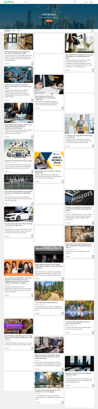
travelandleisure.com (41, 304)
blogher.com (9, 284)
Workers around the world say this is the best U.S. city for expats (48, 391)
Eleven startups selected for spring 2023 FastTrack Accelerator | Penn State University (47, 356)
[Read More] (32, 63)
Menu (7, 30)
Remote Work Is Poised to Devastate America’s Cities (78, 374)
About (19, 30)
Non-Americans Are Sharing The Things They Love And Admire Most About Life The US (18, 337)
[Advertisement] (49, 43)
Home (13, 30)
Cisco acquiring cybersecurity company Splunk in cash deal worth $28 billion (18, 192)
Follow (49, 20)
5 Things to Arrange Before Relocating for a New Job (79, 136)
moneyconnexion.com (11, 162)
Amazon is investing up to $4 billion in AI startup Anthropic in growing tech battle (79, 209)
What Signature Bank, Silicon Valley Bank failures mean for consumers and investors (49, 266)
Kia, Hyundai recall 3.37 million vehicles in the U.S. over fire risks (18, 224)
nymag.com (69, 376)
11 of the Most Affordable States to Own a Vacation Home (78, 322)
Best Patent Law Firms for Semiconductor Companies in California (45, 97)
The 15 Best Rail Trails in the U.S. (46, 303)
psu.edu (38, 360)
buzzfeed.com (9, 341)
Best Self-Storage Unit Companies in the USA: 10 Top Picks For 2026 (17, 52)
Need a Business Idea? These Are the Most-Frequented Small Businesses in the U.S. (79, 245)
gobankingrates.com (71, 249)
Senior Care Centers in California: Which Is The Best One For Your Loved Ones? (18, 86)
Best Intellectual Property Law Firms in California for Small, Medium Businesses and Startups (18, 126)
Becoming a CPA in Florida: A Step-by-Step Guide (48, 172)
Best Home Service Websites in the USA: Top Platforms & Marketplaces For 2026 (79, 56)
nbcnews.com (9, 195)
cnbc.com (39, 269)
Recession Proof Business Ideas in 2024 (18, 161)
